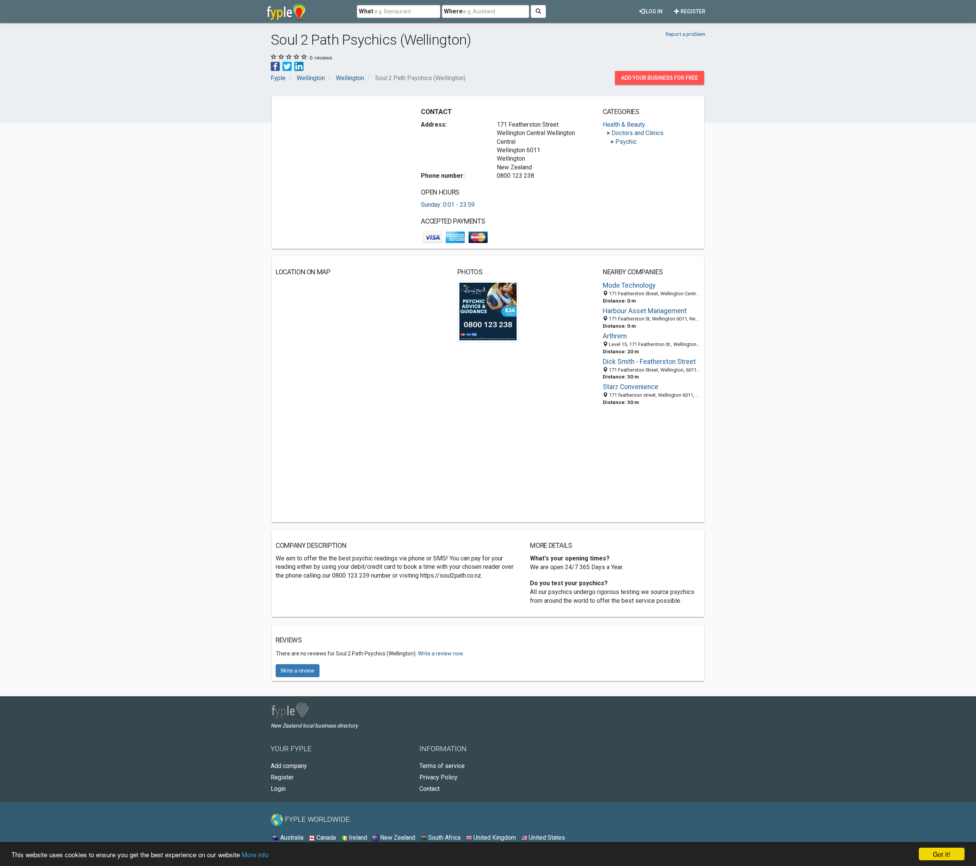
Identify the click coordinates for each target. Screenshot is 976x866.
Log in (654, 11)
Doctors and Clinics (637, 133)
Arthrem (615, 336)
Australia (291, 837)
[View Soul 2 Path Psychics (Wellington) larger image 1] (488, 311)
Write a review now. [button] (441, 653)
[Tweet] (287, 65)
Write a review (298, 671)
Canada (325, 837)
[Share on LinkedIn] (298, 65)
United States (546, 837)
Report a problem (685, 34)
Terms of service (442, 765)
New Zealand (397, 837)
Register (692, 11)
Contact (429, 788)
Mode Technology (629, 285)
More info (255, 854)
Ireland (357, 837)
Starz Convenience (630, 387)
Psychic (626, 141)
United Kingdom (494, 837)
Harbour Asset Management (645, 311)
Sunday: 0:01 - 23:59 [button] (448, 204)
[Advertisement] (340, 153)
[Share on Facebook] (275, 65)
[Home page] (286, 11)
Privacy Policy (438, 777)
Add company (289, 765)
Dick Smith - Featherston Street (649, 361)
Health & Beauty (624, 124)
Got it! (941, 854)
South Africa (444, 837)
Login (278, 788)
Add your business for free (659, 78)
